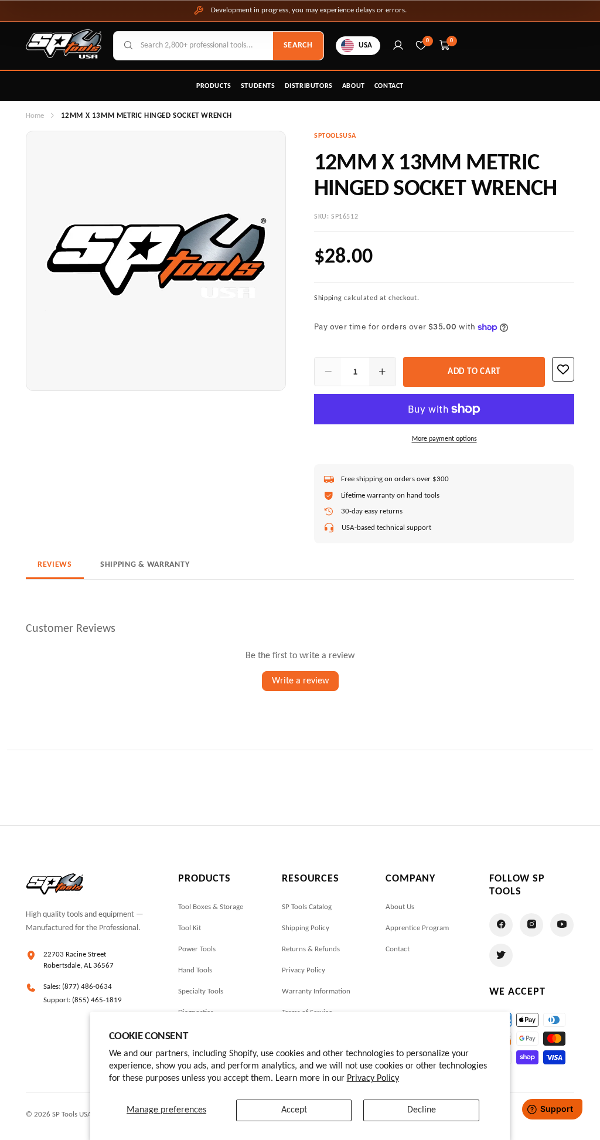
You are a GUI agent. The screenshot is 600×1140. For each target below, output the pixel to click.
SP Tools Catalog (307, 907)
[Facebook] (501, 925)
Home (35, 116)
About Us (400, 907)
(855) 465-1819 (97, 1000)
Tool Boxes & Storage (210, 907)
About (353, 86)
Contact (389, 86)
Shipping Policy (305, 928)
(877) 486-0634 (87, 987)
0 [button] (452, 41)
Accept (294, 1110)
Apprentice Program (417, 928)
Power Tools (197, 949)
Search (298, 45)
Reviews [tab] (55, 564)
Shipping (328, 298)
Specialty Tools (200, 991)
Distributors (309, 86)
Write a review (300, 681)
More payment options (444, 439)
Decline (421, 1110)
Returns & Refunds (311, 949)
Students (258, 86)
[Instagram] (531, 925)
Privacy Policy (373, 1078)
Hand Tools (195, 970)
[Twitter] (501, 955)
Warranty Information (316, 991)
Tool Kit (189, 928)
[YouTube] (562, 925)
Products (213, 86)
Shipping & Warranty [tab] (144, 564)
